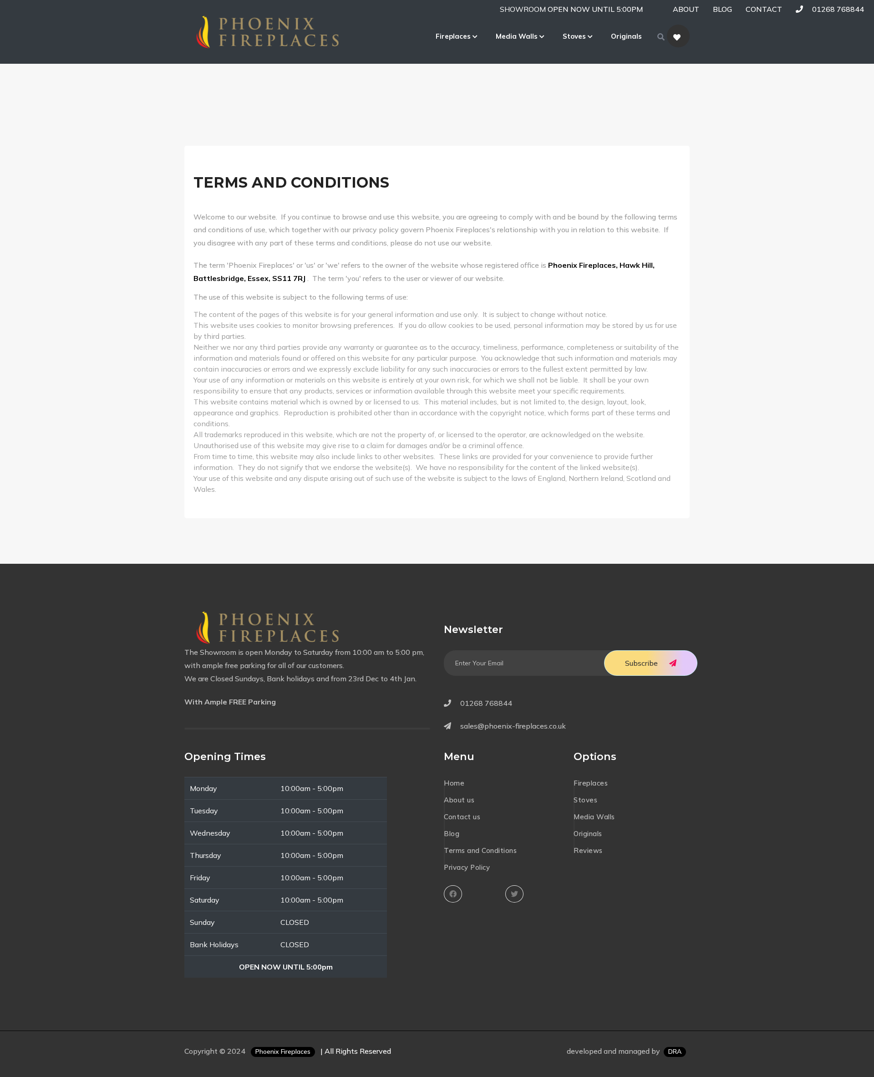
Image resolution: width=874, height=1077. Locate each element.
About (686, 9)
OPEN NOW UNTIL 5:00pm (595, 9)
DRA (674, 1051)
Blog (722, 9)
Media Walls (517, 36)
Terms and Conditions (480, 850)
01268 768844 (837, 9)
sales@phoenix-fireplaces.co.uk (513, 725)
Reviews (588, 850)
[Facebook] (455, 893)
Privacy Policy (467, 867)
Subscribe (641, 663)
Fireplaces (454, 36)
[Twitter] (516, 893)
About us (459, 800)
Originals (626, 36)
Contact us (462, 816)
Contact (764, 9)
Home (454, 783)
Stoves (575, 36)
